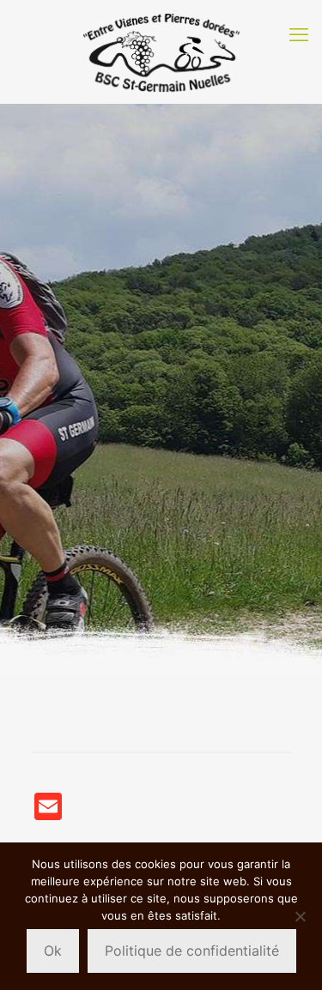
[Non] (300, 916)
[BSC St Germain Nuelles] (161, 51)
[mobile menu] (298, 34)
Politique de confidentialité (192, 950)
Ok (53, 950)
